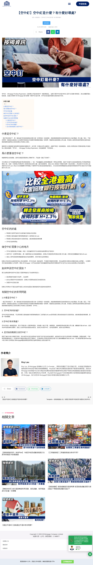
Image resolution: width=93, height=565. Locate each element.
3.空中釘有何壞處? (11, 124)
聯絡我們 (5, 544)
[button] (69, 4)
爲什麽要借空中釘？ (10, 108)
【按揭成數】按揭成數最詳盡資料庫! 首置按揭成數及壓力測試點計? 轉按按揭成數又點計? (69, 488)
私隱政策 (5, 548)
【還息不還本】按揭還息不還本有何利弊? (17, 525)
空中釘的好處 (7, 111)
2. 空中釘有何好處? (11, 122)
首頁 (33, 17)
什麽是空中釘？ (8, 106)
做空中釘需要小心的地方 (11, 113)
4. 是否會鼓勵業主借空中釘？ (14, 126)
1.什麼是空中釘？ (11, 120)
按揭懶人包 (6, 541)
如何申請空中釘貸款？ (10, 116)
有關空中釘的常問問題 (10, 118)
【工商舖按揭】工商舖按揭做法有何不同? (63, 453)
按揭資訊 (37, 17)
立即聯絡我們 (67, 562)
